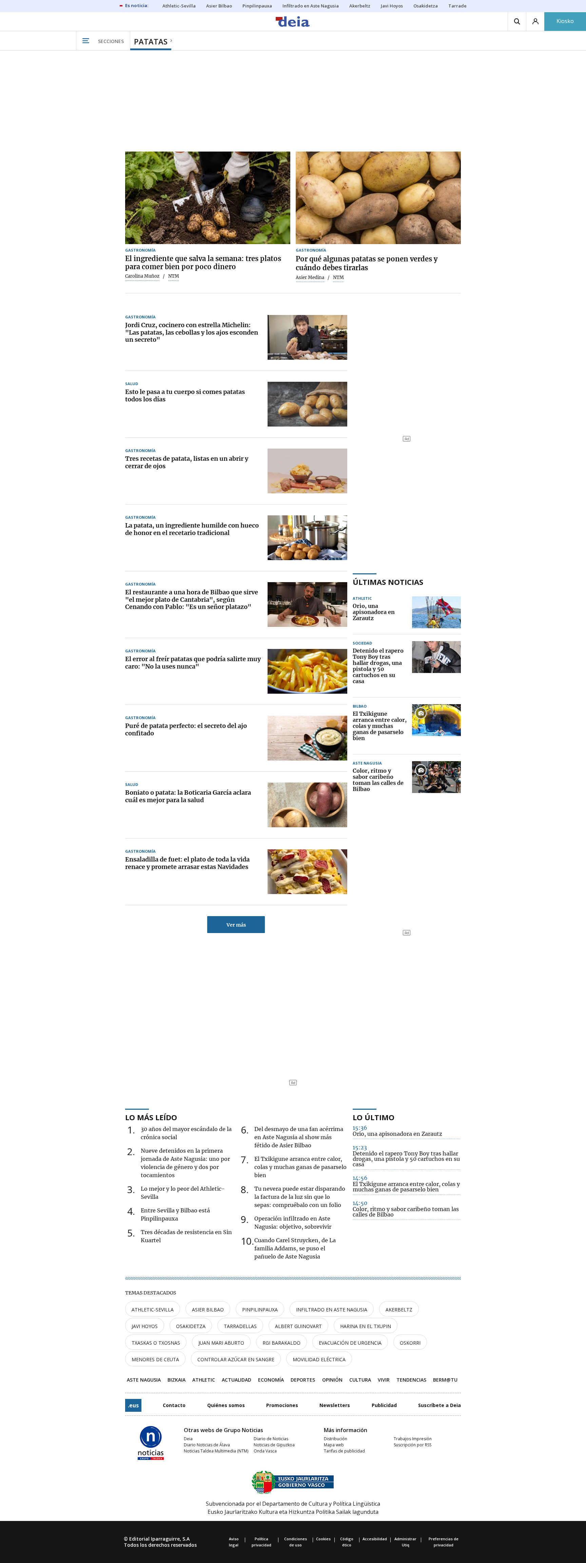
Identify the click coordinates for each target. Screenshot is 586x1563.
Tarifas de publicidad (344, 1451)
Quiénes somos (226, 1405)
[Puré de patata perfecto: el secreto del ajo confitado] (307, 738)
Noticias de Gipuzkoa (274, 1445)
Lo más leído (151, 1117)
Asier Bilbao (208, 1309)
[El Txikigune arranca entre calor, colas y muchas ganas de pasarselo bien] (436, 726)
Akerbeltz (399, 1309)
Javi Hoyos (145, 1326)
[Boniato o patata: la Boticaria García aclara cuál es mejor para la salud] (307, 805)
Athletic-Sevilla (153, 1309)
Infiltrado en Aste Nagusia (331, 1309)
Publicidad (384, 1405)
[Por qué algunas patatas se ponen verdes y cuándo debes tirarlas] (378, 198)
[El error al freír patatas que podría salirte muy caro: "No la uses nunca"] (307, 671)
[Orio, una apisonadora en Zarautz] (436, 612)
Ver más (236, 925)
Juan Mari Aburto (221, 1343)
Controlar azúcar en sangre (235, 1359)
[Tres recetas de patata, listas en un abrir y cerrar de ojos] (307, 471)
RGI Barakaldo (281, 1343)
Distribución (335, 1439)
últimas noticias (388, 582)
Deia (188, 1439)
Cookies (323, 1538)
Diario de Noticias (271, 1439)
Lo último (373, 1117)
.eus (133, 1405)
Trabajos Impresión (413, 1439)
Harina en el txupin (365, 1326)
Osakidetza (191, 1326)
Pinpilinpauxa (260, 1309)
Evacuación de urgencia (350, 1343)
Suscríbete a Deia (439, 1405)
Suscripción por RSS (412, 1445)
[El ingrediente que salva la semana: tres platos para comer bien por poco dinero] (207, 198)
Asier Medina (310, 277)
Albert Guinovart (298, 1326)
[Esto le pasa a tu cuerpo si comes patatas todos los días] (307, 404)
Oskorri (410, 1343)
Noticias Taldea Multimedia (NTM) (216, 1451)
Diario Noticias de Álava (207, 1445)
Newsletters (334, 1405)
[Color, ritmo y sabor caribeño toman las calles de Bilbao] (436, 780)
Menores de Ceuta (155, 1359)
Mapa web (334, 1445)
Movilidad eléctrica (319, 1359)
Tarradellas (240, 1326)
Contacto (174, 1405)
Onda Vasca (265, 1451)
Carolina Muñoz (142, 276)
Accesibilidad (375, 1538)
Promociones (282, 1405)
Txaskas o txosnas (156, 1343)
